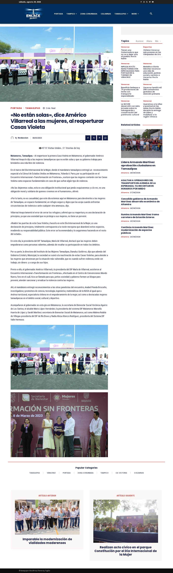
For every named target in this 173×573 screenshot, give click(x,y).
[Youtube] (152, 2)
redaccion (23, 138)
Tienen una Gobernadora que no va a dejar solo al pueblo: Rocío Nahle (129, 54)
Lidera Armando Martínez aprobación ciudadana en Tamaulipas (138, 165)
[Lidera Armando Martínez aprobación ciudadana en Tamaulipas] (141, 143)
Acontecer (139, 41)
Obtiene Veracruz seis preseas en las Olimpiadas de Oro (152, 52)
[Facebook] (141, 2)
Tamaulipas (32, 108)
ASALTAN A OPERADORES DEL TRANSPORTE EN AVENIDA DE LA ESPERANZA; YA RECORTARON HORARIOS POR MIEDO (138, 184)
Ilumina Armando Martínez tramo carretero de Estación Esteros (140, 216)
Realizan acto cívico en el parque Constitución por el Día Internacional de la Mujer (125, 551)
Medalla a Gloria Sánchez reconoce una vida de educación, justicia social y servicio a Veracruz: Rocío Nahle (151, 73)
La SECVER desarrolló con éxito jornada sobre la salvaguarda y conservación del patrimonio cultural (130, 109)
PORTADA (16, 108)
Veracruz (125, 47)
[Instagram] (144, 2)
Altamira (125, 173)
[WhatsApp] (105, 137)
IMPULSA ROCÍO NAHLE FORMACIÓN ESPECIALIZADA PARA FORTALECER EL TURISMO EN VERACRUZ (130, 72)
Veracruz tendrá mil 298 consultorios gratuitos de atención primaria (152, 90)
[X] (147, 2)
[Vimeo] (149, 2)
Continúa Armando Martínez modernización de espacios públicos (137, 230)
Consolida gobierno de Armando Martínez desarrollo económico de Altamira (140, 201)
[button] (151, 14)
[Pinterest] (99, 137)
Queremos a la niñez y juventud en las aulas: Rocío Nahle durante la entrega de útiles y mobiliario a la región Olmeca (152, 110)
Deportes (147, 47)
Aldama (149, 41)
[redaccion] (13, 137)
